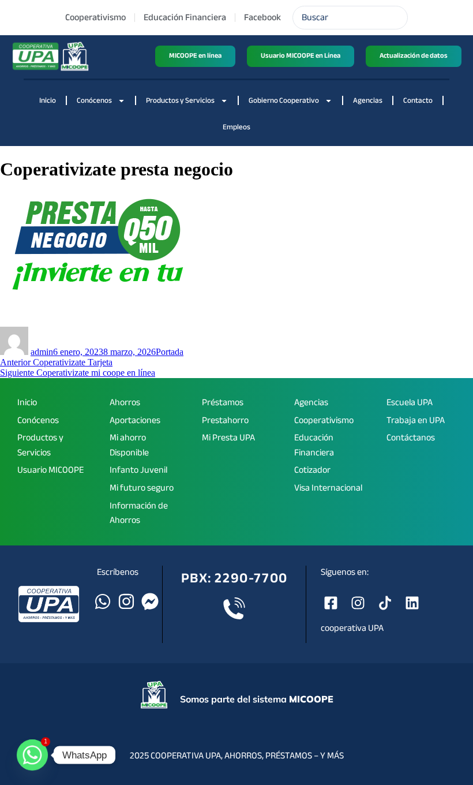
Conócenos (94, 100)
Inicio (47, 100)
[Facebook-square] (331, 603)
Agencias (367, 100)
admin (42, 352)
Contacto (418, 100)
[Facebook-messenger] (150, 601)
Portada (169, 352)
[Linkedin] (412, 603)
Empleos (236, 127)
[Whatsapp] (102, 601)
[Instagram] (126, 601)
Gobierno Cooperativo (284, 100)
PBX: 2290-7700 (234, 578)
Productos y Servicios (180, 100)
